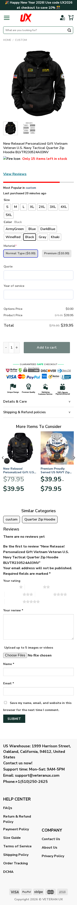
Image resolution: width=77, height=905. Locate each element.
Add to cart (47, 347)
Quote (8, 266)
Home (7, 40)
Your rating (11, 581)
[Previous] (10, 83)
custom (21, 40)
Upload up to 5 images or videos (28, 647)
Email (8, 683)
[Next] (67, 83)
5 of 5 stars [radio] (13, 601)
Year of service (14, 286)
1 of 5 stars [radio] (10, 587)
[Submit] (69, 30)
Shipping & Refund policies (24, 412)
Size (7, 200)
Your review (13, 610)
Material (10, 246)
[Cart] (71, 18)
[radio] (7, 207)
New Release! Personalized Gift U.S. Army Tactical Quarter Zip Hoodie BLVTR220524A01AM (19, 470)
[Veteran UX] (25, 17)
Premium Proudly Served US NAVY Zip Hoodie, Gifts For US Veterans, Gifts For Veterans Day (55, 470)
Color (8, 222)
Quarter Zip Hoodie (39, 519)
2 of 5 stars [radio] (34, 587)
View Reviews (15, 174)
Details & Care (15, 401)
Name (8, 664)
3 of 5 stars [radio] (13, 594)
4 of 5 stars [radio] (44, 594)
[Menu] (6, 17)
